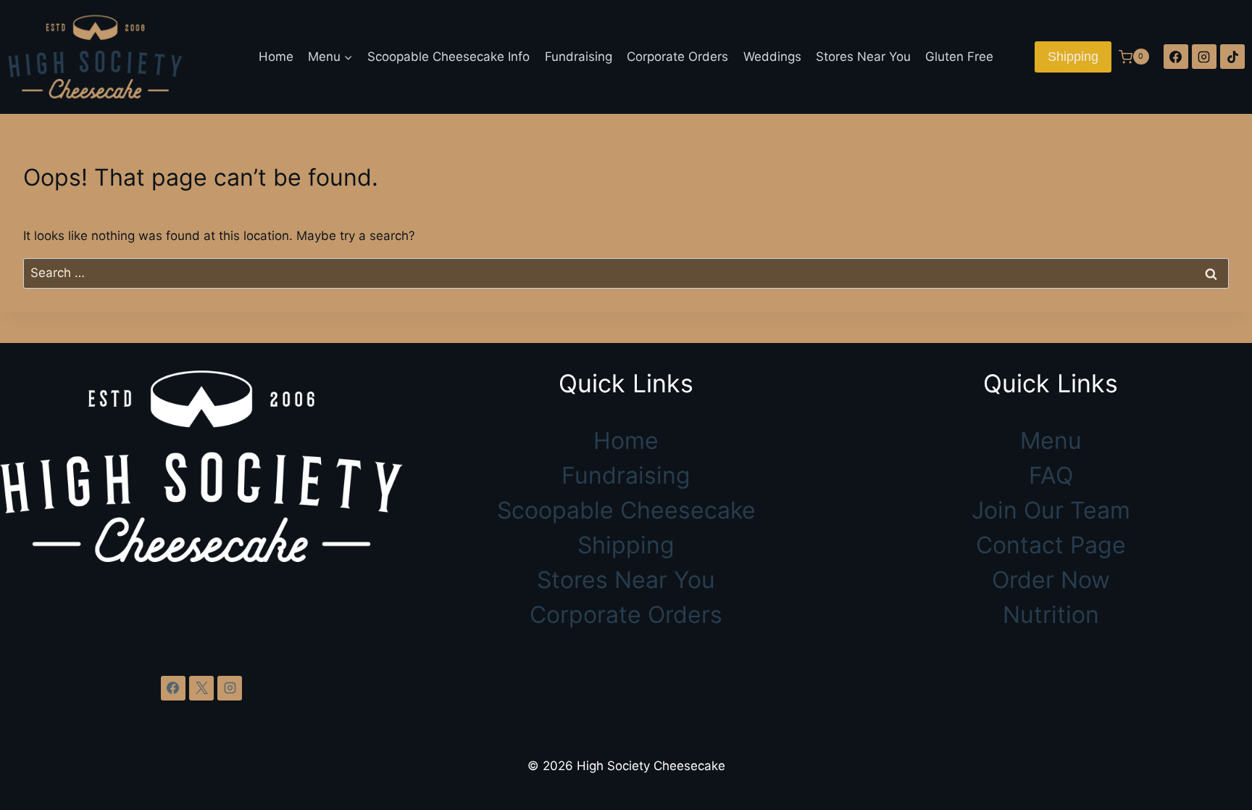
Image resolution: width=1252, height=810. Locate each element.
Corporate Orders (677, 56)
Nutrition (1051, 614)
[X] (201, 688)
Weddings (772, 56)
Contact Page (1051, 545)
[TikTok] (1232, 56)
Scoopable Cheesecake (626, 510)
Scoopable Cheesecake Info (448, 56)
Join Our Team (1051, 510)
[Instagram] (1204, 56)
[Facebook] (1176, 56)
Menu (1051, 440)
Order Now (1051, 580)
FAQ (1051, 475)
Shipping (1073, 56)
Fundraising (578, 56)
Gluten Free (959, 56)
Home (276, 56)
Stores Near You (863, 56)
